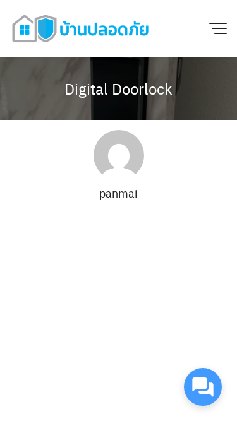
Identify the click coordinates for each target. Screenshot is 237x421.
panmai (118, 193)
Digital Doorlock (118, 88)
